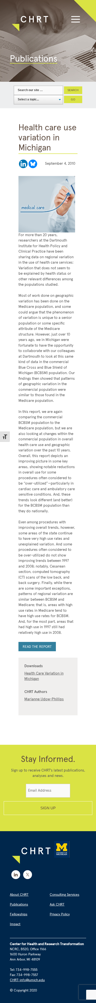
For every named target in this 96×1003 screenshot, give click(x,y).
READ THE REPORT (37, 647)
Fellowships (18, 914)
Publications (19, 904)
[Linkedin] (23, 164)
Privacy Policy (60, 914)
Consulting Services (64, 894)
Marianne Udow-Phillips (44, 699)
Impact (15, 924)
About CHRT (19, 894)
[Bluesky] (33, 164)
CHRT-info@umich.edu (27, 980)
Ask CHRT (57, 904)
